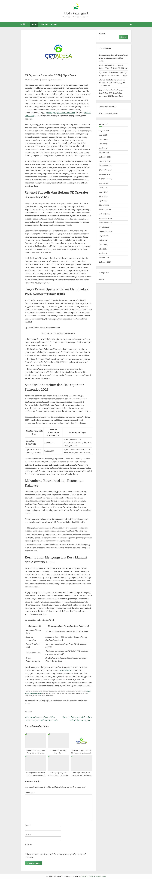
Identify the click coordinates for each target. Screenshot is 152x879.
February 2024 (105, 262)
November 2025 (105, 170)
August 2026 (104, 131)
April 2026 (103, 148)
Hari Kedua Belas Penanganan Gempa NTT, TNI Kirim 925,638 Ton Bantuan (112, 83)
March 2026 (104, 153)
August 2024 (104, 236)
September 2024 (105, 231)
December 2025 (105, 166)
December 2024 (105, 218)
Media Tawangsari (76, 13)
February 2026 (105, 157)
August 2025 (104, 183)
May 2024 (103, 249)
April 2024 (103, 253)
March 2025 (104, 205)
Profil (22, 24)
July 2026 (103, 135)
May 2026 (103, 144)
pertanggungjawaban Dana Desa (60, 113)
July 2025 (103, 188)
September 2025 (105, 179)
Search (102, 34)
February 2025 (105, 209)
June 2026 (103, 139)
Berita (34, 24)
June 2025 (103, 192)
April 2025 (103, 201)
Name (28, 825)
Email (28, 835)
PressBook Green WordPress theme (93, 876)
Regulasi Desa (65, 670)
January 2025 (104, 214)
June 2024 (103, 245)
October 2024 (104, 227)
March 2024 (104, 258)
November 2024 (105, 223)
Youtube (44, 24)
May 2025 (103, 196)
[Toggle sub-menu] (28, 24)
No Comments (56, 80)
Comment (30, 793)
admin (44, 80)
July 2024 (103, 240)
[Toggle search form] (131, 24)
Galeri (54, 24)
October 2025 (104, 174)
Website (28, 844)
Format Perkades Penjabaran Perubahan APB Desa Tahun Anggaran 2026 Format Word (111, 93)
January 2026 (104, 161)
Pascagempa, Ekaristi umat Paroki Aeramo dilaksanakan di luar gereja (113, 58)
